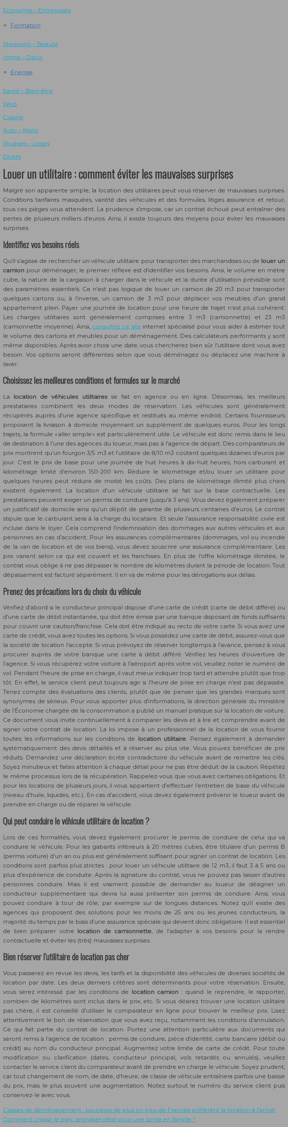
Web (10, 104)
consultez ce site (116, 326)
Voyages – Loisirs (26, 143)
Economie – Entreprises (36, 10)
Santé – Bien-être (28, 91)
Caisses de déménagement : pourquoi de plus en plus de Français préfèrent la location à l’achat (139, 1109)
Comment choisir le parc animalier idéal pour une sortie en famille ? (99, 1119)
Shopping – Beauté (30, 44)
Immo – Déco (22, 57)
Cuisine (13, 117)
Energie (21, 72)
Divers (12, 156)
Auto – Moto (20, 130)
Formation (25, 25)
